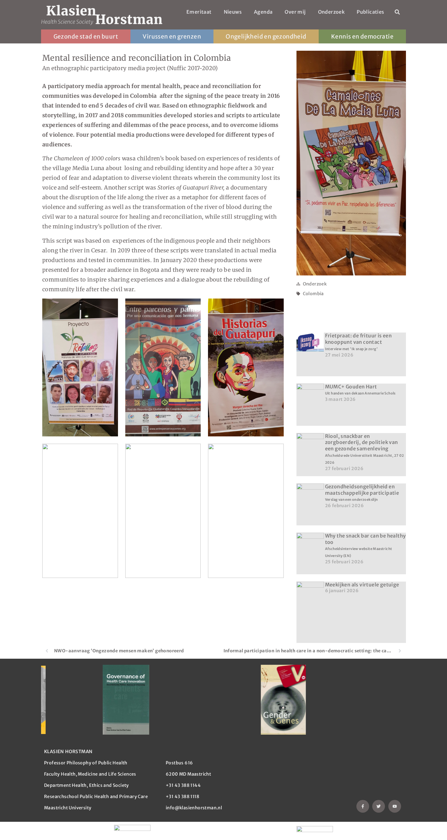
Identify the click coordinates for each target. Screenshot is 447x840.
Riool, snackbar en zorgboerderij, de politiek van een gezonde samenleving (364, 449)
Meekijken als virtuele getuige (362, 585)
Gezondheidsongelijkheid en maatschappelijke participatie (362, 492)
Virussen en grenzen (172, 36)
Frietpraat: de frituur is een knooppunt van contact (358, 342)
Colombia (313, 293)
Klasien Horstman (68, 751)
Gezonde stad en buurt (86, 36)
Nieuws (233, 12)
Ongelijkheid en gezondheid (266, 36)
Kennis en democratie (362, 36)
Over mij (295, 12)
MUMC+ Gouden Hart (360, 390)
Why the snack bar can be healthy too (365, 545)
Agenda (263, 12)
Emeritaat (199, 12)
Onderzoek (331, 12)
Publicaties (370, 12)
